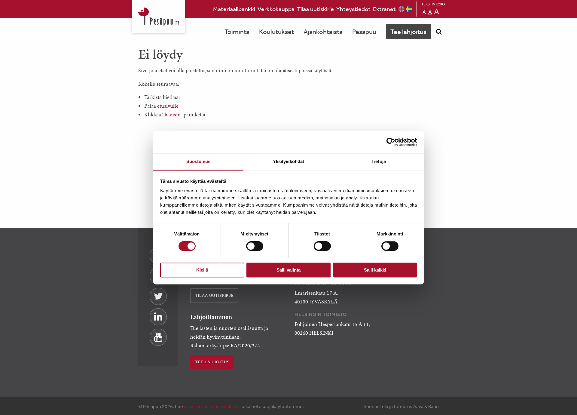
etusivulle (168, 105)
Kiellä (202, 269)
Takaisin (171, 114)
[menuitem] (234, 9)
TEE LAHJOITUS (212, 361)
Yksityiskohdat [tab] (288, 161)
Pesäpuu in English (401, 9)
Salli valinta (288, 269)
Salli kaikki (375, 269)
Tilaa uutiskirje (315, 8)
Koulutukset (276, 31)
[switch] (254, 246)
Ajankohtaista (323, 31)
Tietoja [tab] (378, 161)
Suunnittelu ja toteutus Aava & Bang (401, 406)
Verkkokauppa (276, 8)
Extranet (384, 8)
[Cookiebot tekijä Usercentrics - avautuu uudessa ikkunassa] (391, 141)
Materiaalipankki (234, 8)
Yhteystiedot (353, 8)
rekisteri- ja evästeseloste (212, 406)
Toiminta (236, 31)
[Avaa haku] (439, 32)
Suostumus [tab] (198, 161)
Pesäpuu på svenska (409, 9)
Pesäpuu (158, 16)
